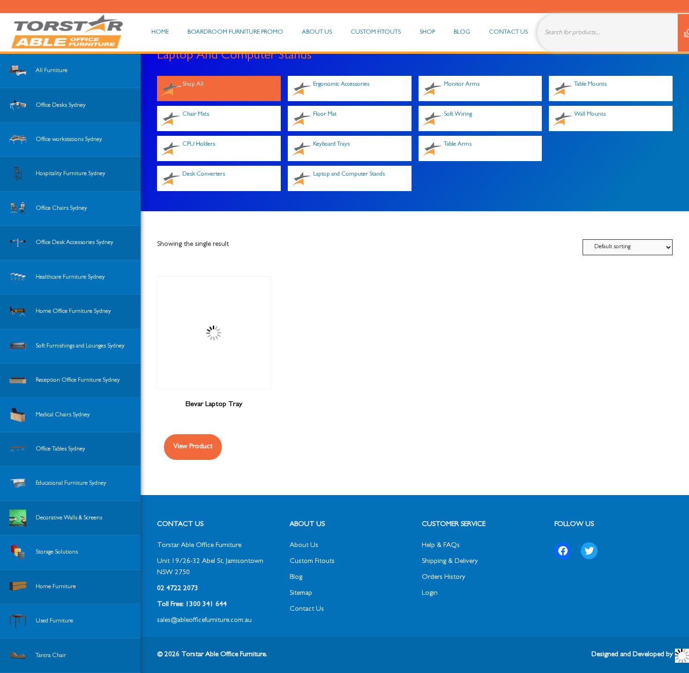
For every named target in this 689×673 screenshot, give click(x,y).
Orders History (443, 577)
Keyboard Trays (331, 144)
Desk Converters (203, 174)
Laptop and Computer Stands (349, 174)
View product (192, 447)
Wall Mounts (590, 114)
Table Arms (458, 144)
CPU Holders (198, 144)
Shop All (192, 84)
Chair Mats (195, 114)
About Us (304, 545)
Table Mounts (590, 84)
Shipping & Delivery (450, 561)
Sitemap (301, 593)
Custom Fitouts (312, 561)
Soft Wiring (458, 114)
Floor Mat (325, 114)
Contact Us (307, 609)
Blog (296, 577)
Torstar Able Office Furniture (199, 545)
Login (430, 593)
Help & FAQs (441, 545)
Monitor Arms (461, 84)
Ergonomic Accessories (341, 84)
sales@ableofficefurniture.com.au (204, 620)
